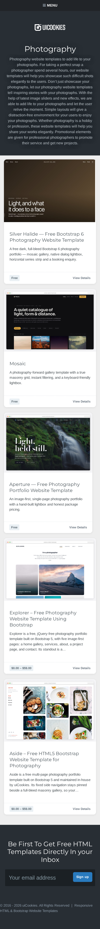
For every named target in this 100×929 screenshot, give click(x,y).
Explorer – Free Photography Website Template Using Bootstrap (43, 619)
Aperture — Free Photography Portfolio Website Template (44, 487)
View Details (81, 278)
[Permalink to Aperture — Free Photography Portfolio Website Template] (48, 443)
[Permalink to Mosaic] (50, 320)
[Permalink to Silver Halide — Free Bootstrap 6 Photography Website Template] (50, 190)
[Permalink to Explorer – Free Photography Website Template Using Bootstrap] (50, 569)
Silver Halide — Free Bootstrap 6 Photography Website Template (47, 237)
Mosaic (18, 363)
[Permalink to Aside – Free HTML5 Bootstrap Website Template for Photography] (50, 710)
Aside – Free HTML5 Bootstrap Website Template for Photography (44, 759)
